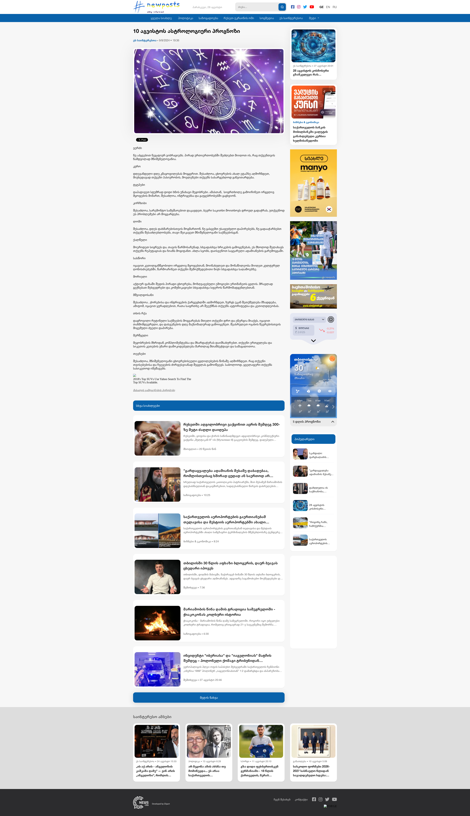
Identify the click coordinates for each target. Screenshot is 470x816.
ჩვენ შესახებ (282, 799)
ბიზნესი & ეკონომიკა (197, 541)
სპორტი (245, 761)
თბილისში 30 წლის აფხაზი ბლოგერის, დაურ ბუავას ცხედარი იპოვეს (230, 565)
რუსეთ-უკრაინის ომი (239, 18)
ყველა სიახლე (161, 18)
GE (321, 7)
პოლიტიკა (185, 18)
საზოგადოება (208, 18)
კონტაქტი (301, 799)
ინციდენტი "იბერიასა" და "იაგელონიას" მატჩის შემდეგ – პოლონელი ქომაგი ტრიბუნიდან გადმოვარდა (227, 658)
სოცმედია (267, 18)
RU (335, 7)
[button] (324, 91)
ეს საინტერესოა (291, 18)
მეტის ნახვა (209, 697)
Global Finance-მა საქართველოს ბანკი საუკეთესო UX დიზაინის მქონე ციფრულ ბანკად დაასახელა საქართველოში (311, 134)
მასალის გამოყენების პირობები (154, 390)
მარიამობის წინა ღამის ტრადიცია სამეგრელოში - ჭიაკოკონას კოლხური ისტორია (229, 612)
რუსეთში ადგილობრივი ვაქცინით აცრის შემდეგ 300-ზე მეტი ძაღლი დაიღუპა (231, 427)
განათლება (299, 761)
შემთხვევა (190, 587)
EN (328, 7)
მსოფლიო (190, 448)
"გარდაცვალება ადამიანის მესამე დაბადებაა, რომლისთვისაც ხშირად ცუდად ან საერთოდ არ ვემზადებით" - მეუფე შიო (226, 473)
